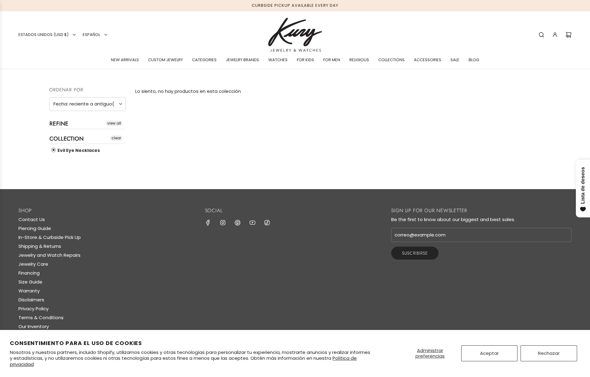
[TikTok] (267, 222)
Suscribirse (415, 253)
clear (116, 138)
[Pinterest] (237, 222)
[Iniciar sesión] (555, 35)
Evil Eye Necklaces (78, 150)
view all (114, 123)
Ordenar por (66, 90)
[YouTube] (252, 222)
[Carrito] (568, 35)
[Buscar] (541, 35)
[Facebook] (208, 222)
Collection (66, 139)
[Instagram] (223, 222)
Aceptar (489, 353)
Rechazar (549, 353)
